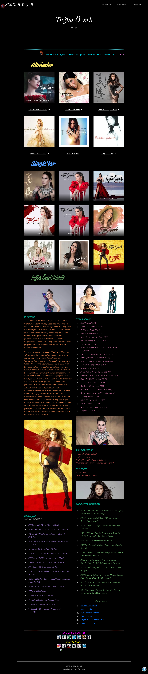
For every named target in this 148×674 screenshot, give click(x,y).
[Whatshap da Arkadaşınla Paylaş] (69, 638)
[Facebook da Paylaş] (59, 638)
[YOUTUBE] (69, 647)
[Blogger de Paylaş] (84, 638)
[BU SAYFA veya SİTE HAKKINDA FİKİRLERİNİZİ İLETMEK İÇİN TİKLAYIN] (89, 646)
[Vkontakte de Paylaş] (74, 638)
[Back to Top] (144, 669)
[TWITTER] (74, 647)
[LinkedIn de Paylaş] (79, 638)
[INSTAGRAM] (59, 647)
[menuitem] (108, 4)
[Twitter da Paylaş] (64, 638)
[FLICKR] (79, 647)
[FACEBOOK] (64, 647)
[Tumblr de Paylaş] (89, 638)
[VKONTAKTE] (84, 647)
